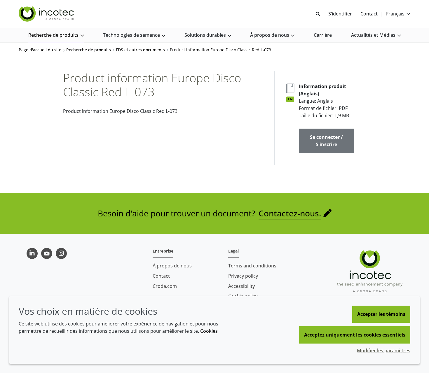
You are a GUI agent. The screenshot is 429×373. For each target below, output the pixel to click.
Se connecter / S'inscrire (326, 141)
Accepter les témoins (381, 314)
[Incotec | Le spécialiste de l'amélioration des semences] (47, 14)
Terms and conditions (252, 265)
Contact (161, 276)
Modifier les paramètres (383, 350)
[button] (56, 35)
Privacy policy (243, 276)
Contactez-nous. (290, 213)
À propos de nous (172, 265)
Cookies (209, 331)
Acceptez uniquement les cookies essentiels (354, 335)
